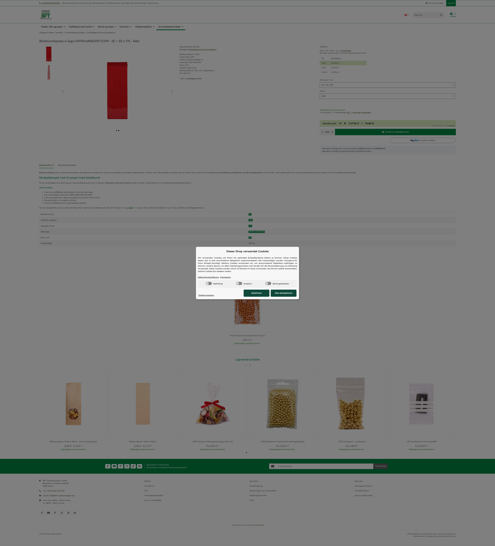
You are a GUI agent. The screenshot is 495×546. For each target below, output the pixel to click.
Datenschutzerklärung (208, 277)
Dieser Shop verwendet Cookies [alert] (247, 251)
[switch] (209, 283)
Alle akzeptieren (283, 293)
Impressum (225, 277)
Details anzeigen (206, 295)
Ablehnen (256, 293)
